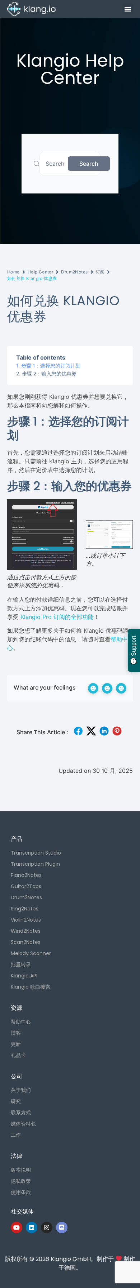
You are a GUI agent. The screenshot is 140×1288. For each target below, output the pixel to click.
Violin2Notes (26, 919)
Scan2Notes (26, 942)
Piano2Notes (26, 875)
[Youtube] (16, 1227)
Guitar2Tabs (26, 886)
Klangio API (24, 975)
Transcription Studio (36, 852)
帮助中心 (21, 1021)
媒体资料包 (23, 1123)
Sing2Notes (24, 908)
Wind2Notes (26, 931)
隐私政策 (21, 1181)
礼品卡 (18, 1055)
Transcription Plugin (35, 864)
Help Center (40, 272)
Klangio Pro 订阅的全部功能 (57, 616)
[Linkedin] (31, 1227)
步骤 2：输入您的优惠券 (49, 373)
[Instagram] (46, 1227)
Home (13, 272)
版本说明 (21, 1169)
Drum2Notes (74, 272)
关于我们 (21, 1090)
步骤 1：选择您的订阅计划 (50, 365)
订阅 (100, 272)
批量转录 (21, 964)
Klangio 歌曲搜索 (30, 986)
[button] (127, 9)
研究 (16, 1101)
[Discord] (61, 1227)
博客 (16, 1033)
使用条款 (21, 1192)
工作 (16, 1134)
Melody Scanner (31, 953)
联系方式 (21, 1112)
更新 (16, 1044)
